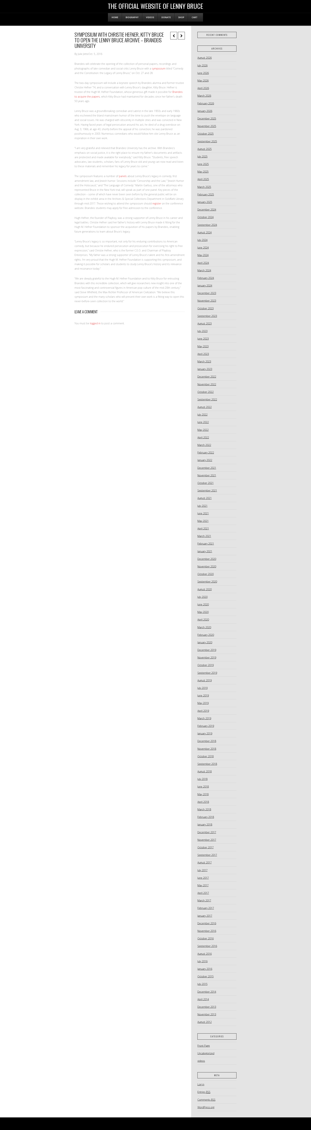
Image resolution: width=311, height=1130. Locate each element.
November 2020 (206, 566)
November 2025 (206, 126)
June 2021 (203, 513)
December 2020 (206, 559)
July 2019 (202, 688)
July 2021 (202, 506)
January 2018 (204, 824)
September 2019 (207, 673)
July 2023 (202, 331)
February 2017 (205, 908)
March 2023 (204, 361)
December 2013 (206, 1007)
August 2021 (204, 498)
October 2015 (205, 976)
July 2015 (202, 984)
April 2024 (203, 263)
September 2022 (207, 399)
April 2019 (203, 710)
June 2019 (203, 695)
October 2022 (205, 392)
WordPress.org (205, 1107)
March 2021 (204, 536)
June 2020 (203, 604)
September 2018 (207, 764)
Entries (203, 1092)
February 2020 (205, 635)
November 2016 (206, 931)
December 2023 (206, 293)
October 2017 (205, 847)
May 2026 (203, 80)
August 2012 (204, 1022)
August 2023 (204, 323)
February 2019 (205, 726)
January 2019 (204, 733)
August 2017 (204, 862)
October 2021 (205, 483)
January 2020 (204, 642)
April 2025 (203, 179)
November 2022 (206, 384)
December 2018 (206, 741)
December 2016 (206, 923)
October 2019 (205, 665)
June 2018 (203, 786)
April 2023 (203, 354)
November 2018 (206, 748)
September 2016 (207, 946)
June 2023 (203, 338)
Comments (206, 1099)
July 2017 (202, 870)
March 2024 (204, 270)
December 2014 (206, 991)
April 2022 (203, 437)
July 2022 (202, 414)
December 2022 (206, 376)
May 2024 (203, 255)
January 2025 (204, 202)
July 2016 (202, 961)
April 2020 (203, 619)
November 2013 (206, 1014)
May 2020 (203, 612)
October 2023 (205, 308)
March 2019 (204, 718)
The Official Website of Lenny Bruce (155, 6)
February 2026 (205, 103)
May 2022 (203, 430)
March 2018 (204, 809)
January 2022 (204, 460)
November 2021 (206, 475)
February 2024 (205, 278)
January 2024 (204, 285)
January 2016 (204, 969)
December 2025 (206, 118)
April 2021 (203, 528)
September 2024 (207, 225)
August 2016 (204, 953)
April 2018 (203, 802)
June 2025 (203, 164)
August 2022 (204, 407)
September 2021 (207, 490)
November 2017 (206, 840)
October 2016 (205, 938)
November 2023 (206, 300)
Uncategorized (205, 1053)
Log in (200, 1084)
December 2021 (206, 468)
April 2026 (203, 88)
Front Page (203, 1045)
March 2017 (204, 900)
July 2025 (202, 156)
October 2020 (205, 574)
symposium (158, 68)
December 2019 (206, 650)
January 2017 (204, 915)
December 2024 (206, 209)
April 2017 (203, 893)
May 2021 (203, 521)
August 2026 (204, 57)
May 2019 (203, 703)
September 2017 (207, 855)
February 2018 (205, 817)
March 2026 (204, 95)
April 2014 (203, 999)
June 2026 (203, 73)
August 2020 (204, 589)
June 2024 (203, 247)
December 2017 (206, 832)
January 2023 (204, 369)
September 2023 (207, 316)
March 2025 (204, 187)
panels (123, 176)
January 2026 (204, 111)
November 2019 (206, 657)
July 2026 (202, 65)
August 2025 (204, 149)
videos (201, 1061)
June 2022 (203, 422)
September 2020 (207, 581)
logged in (95, 323)
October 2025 (205, 133)
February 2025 (205, 194)
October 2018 (205, 756)
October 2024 (205, 217)
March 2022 (204, 445)
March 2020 (204, 627)
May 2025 (203, 171)
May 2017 (203, 885)
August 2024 (204, 232)
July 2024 (202, 240)
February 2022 (205, 452)
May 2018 (203, 794)
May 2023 (203, 346)
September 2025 (207, 141)
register (156, 203)
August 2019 (204, 680)
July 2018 (202, 779)
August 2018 (204, 771)
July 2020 (202, 597)
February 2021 (205, 543)
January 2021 (204, 551)
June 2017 (203, 877)
